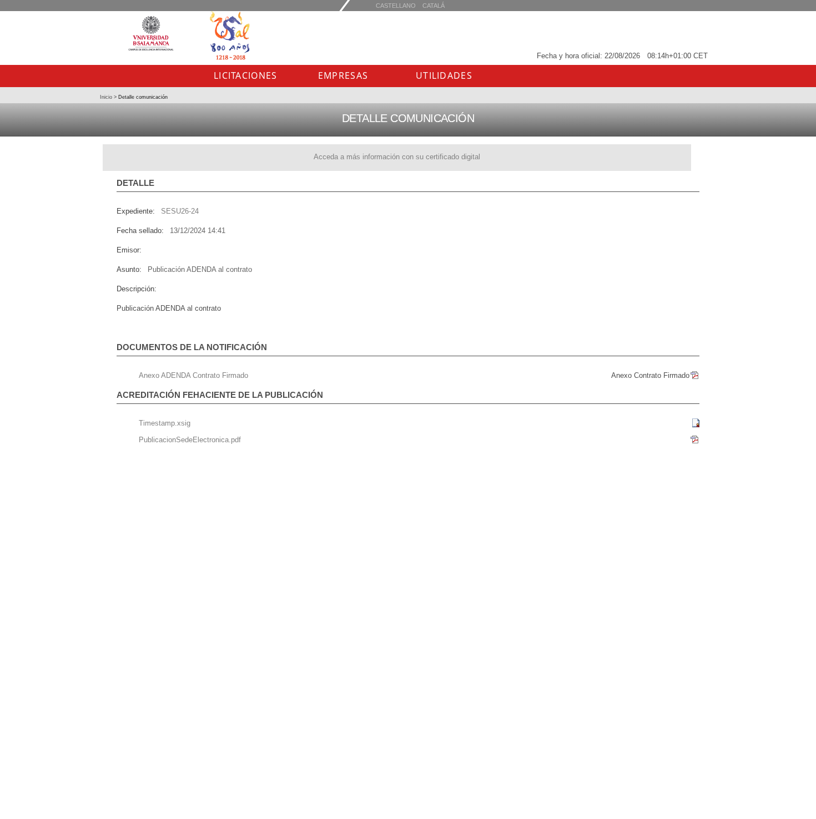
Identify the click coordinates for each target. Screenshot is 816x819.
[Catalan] (396, 5)
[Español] (433, 5)
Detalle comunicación (142, 97)
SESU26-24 (180, 211)
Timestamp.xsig (164, 423)
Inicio (107, 97)
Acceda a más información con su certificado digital (397, 157)
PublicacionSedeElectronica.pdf (190, 440)
